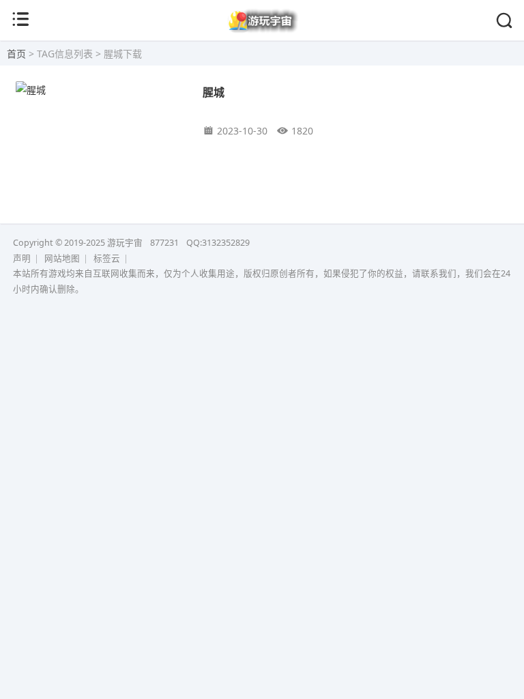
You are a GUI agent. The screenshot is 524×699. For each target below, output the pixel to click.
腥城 (213, 92)
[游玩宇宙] (262, 30)
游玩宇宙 (125, 242)
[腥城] (99, 89)
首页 (16, 53)
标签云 (106, 258)
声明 (22, 258)
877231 (164, 242)
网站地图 (62, 258)
